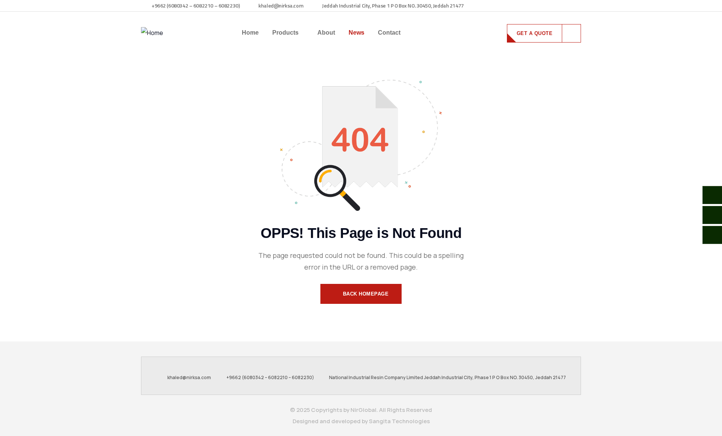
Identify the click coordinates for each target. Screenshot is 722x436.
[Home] (152, 32)
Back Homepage (364, 294)
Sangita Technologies (399, 421)
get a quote (535, 33)
